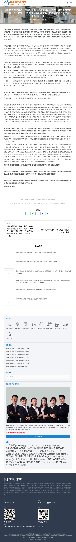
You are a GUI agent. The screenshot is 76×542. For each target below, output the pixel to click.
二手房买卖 (11, 445)
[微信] (32, 213)
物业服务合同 (17, 459)
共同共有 (33, 446)
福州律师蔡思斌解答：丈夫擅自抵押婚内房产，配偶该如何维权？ (32, 299)
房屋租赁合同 (30, 456)
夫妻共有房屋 (26, 451)
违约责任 (17, 465)
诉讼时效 (65, 462)
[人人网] (48, 213)
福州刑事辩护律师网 (49, 536)
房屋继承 (40, 456)
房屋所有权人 (62, 454)
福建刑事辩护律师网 (59, 536)
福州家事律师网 (29, 536)
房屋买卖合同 (21, 454)
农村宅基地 (56, 446)
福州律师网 (38, 537)
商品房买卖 (42, 448)
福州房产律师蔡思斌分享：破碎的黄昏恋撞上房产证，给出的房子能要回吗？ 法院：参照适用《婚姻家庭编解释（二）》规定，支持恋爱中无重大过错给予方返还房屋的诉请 (43, 281)
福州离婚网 (22, 536)
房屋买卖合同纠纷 (37, 454)
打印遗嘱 (52, 456)
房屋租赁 (19, 456)
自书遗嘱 (51, 462)
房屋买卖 (10, 454)
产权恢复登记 (17, 203)
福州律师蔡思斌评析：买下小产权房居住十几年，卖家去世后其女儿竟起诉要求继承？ (37, 262)
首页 (30, 20)
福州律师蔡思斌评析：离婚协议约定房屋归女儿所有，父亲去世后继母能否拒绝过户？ (37, 252)
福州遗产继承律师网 (39, 536)
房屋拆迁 (10, 456)
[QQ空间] (43, 213)
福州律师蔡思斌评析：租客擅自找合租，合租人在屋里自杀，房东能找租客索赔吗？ (36, 289)
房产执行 (58, 451)
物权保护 (35, 203)
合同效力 (23, 448)
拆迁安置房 (60, 456)
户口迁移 (50, 451)
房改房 (47, 456)
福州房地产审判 (31, 462)
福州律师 (47, 203)
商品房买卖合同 (56, 448)
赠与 (7, 465)
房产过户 (29, 203)
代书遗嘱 (22, 446)
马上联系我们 (38, 436)
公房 (28, 446)
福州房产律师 (62, 203)
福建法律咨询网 (68, 536)
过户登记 (11, 465)
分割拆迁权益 (12, 448)
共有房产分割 (44, 446)
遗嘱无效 (23, 465)
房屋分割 (51, 454)
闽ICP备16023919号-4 (40, 539)
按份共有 (8, 459)
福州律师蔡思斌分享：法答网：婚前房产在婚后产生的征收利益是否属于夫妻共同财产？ (18, 348)
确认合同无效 (41, 203)
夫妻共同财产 (12, 451)
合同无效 (32, 448)
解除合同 (58, 462)
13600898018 (9, 503)
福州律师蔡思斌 (54, 203)
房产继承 (24, 203)
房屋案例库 (36, 20)
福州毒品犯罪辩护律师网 (29, 537)
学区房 (35, 451)
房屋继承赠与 (41, 200)
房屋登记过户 (34, 200)
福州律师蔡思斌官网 (14, 536)
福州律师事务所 (42, 459)
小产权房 (42, 451)
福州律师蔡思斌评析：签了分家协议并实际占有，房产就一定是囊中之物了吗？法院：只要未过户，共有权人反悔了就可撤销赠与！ (43, 272)
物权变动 (26, 459)
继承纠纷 (44, 462)
